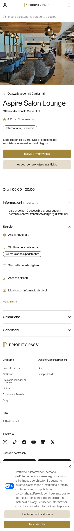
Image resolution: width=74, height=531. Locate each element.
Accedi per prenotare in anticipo (37, 164)
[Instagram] (5, 442)
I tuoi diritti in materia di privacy (37, 514)
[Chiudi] (70, 466)
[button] (31, 80)
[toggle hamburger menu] (69, 5)
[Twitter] (52, 442)
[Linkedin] (43, 442)
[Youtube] (33, 442)
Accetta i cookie (37, 524)
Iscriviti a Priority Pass (37, 153)
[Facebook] (24, 442)
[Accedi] (5, 5)
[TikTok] (14, 442)
